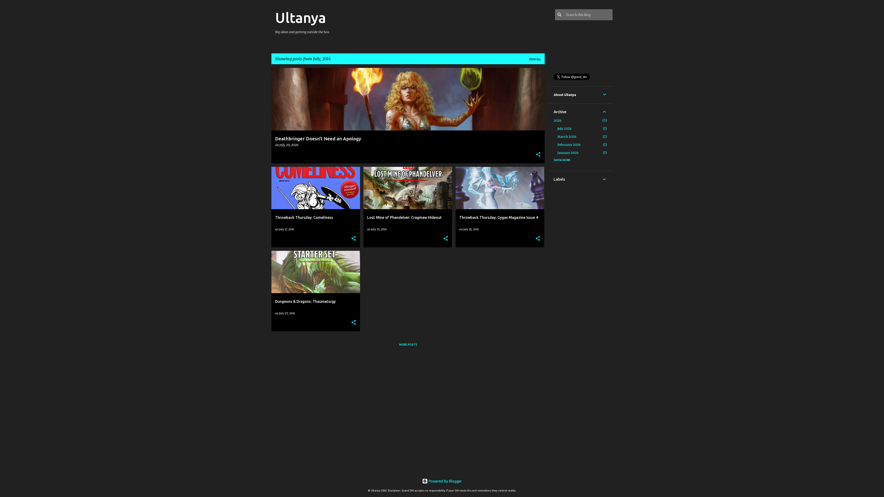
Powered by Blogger (445, 481)
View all (535, 59)
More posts (408, 344)
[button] (538, 155)
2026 (557, 120)
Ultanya (300, 17)
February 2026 (569, 145)
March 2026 (566, 137)
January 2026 (568, 153)
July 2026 (564, 129)
